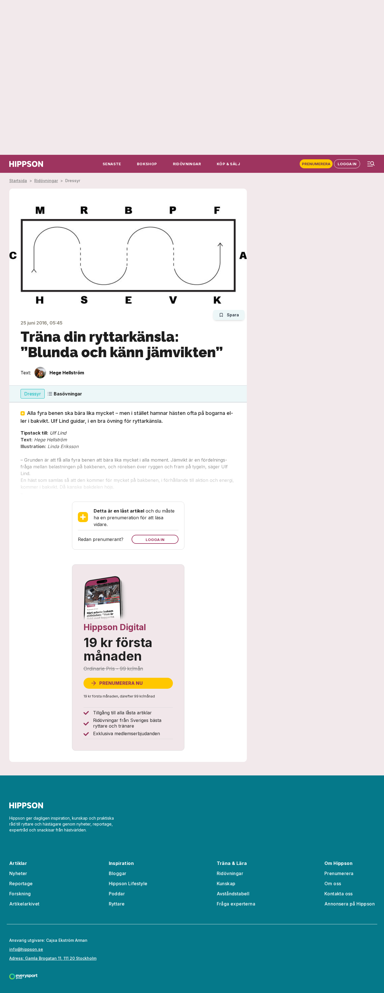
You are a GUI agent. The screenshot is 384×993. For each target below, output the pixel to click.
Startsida (18, 180)
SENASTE (112, 164)
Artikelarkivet (24, 904)
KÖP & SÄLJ (228, 164)
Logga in (347, 164)
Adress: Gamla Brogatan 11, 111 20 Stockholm (52, 958)
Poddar (117, 893)
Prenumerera (316, 164)
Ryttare (117, 904)
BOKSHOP (147, 164)
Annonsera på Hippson (349, 904)
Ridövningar (46, 180)
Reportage (21, 883)
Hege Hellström (66, 372)
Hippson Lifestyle (128, 883)
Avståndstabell (233, 893)
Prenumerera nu (121, 683)
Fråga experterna (236, 904)
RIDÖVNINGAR (187, 164)
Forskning (20, 893)
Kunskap (226, 883)
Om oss (332, 883)
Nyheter (18, 873)
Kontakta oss (338, 893)
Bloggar (118, 873)
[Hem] (26, 164)
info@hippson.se (26, 949)
